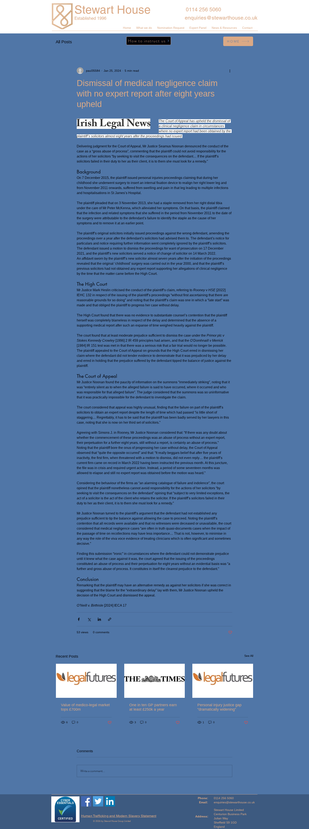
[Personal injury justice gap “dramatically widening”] (222, 681)
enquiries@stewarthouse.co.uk (221, 18)
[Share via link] (110, 619)
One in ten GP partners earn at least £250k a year (153, 707)
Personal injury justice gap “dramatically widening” (219, 707)
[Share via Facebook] (79, 619)
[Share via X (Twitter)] (89, 619)
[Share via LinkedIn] (99, 619)
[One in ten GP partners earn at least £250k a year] (154, 681)
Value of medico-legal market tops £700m (85, 707)
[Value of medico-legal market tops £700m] (86, 681)
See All (248, 655)
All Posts (64, 42)
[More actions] (229, 70)
